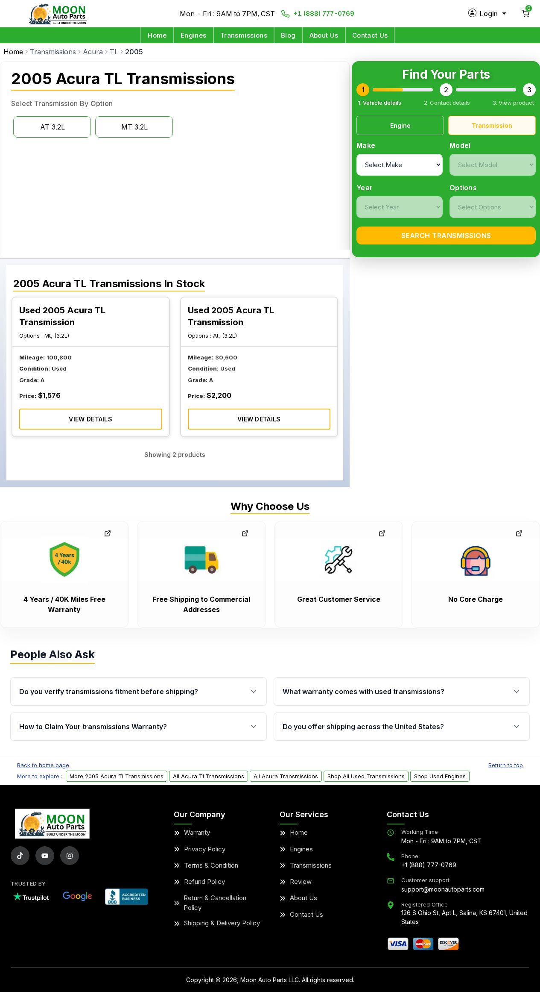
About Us (324, 35)
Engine (400, 125)
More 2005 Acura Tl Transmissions (116, 776)
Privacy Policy (204, 849)
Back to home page (43, 765)
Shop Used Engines (440, 776)
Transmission (492, 125)
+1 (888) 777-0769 (323, 13)
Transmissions (243, 35)
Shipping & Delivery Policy (222, 923)
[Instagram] (70, 856)
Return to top (505, 765)
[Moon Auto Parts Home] (52, 824)
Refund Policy (204, 881)
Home (157, 35)
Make (365, 145)
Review (301, 881)
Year (364, 187)
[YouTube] (45, 856)
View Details (90, 419)
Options (463, 187)
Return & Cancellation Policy (215, 903)
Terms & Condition (211, 865)
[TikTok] (20, 856)
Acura (93, 51)
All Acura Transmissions (286, 776)
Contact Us (370, 35)
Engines (194, 35)
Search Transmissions (446, 235)
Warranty (197, 832)
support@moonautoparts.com (443, 889)
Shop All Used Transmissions (366, 776)
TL (114, 51)
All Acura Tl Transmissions (208, 776)
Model (460, 145)
